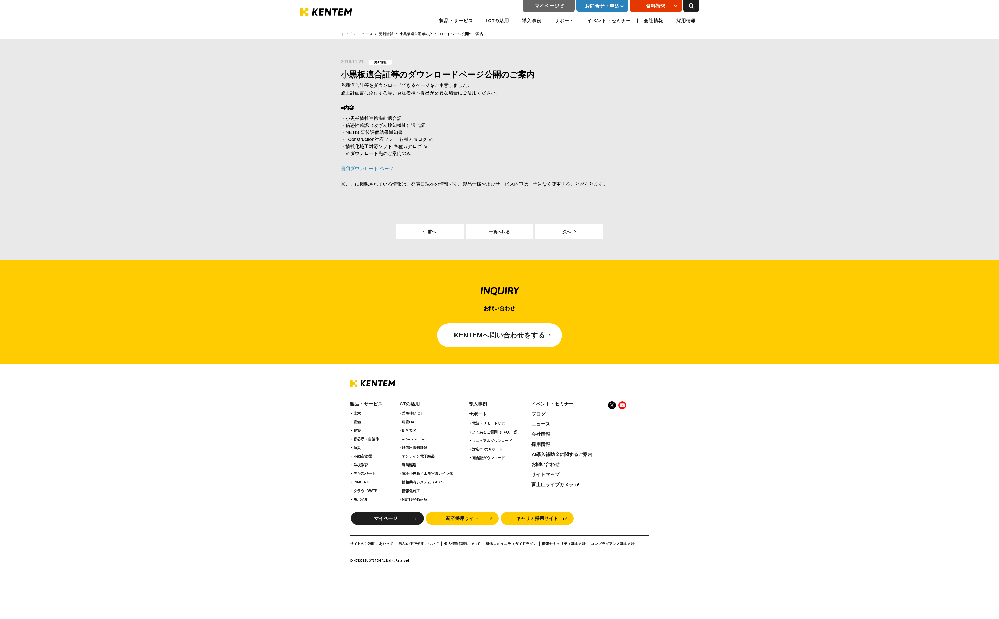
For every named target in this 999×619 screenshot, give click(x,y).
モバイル (361, 499)
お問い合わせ (545, 464)
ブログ (538, 414)
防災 (357, 448)
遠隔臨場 (409, 465)
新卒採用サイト (462, 518)
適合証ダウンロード (488, 458)
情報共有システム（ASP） (424, 482)
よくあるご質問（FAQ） (492, 432)
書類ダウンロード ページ (367, 168)
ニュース (365, 34)
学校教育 (361, 465)
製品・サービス (456, 20)
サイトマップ (545, 474)
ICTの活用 (497, 20)
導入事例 (532, 20)
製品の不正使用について (419, 544)
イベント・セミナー (609, 20)
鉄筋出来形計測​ (414, 448)
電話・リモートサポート (492, 423)
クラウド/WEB (365, 491)
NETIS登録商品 (414, 499)
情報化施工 (411, 491)
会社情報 (653, 20)
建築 (357, 430)
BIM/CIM (409, 430)
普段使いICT (412, 413)
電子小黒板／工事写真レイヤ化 (427, 473)
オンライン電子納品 (418, 456)
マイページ (547, 6)
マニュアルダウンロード (492, 441)
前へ (432, 231)
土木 (357, 413)
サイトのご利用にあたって (372, 544)
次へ (566, 231)
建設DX (408, 422)
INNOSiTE (362, 482)
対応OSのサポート (487, 449)
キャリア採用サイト (537, 518)
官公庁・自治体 (366, 439)
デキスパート (364, 473)
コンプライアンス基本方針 (613, 544)
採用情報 (686, 20)
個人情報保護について (462, 544)
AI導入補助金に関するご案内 (561, 454)
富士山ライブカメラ (552, 484)
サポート (564, 20)
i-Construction (415, 439)
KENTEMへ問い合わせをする (499, 335)
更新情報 (386, 34)
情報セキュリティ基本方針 (564, 544)
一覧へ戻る (499, 231)
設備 (357, 422)
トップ (346, 34)
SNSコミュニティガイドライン (511, 544)
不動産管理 (363, 456)
